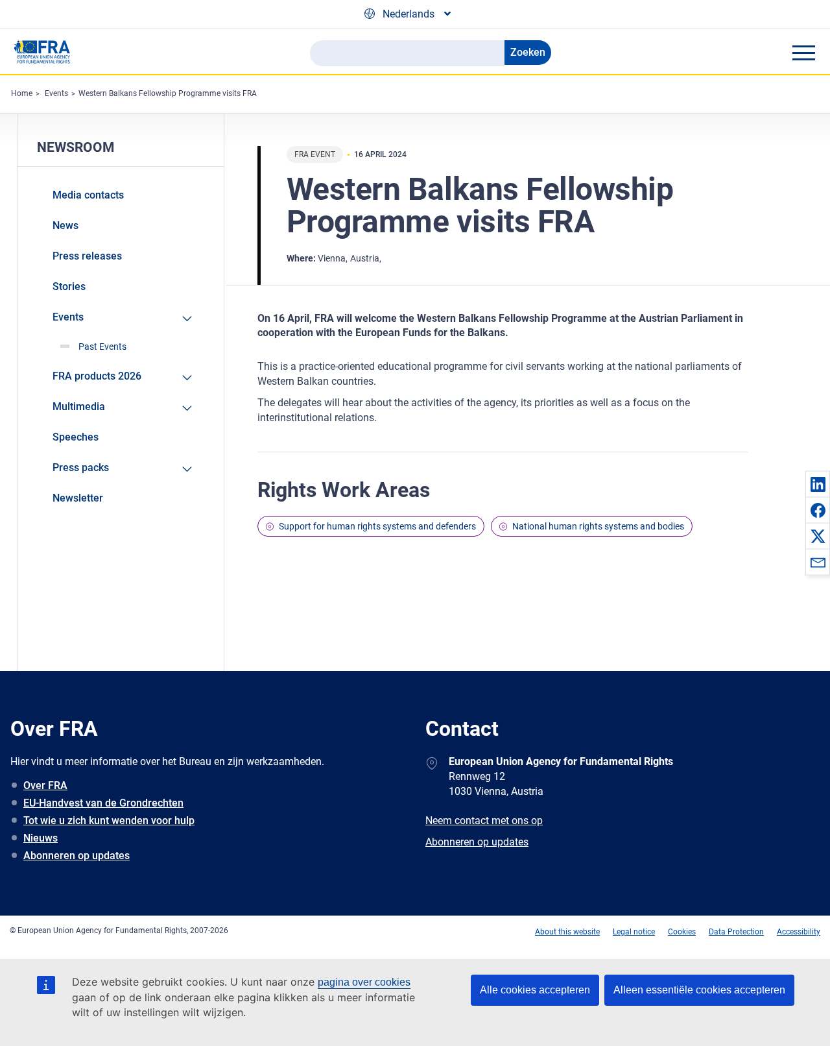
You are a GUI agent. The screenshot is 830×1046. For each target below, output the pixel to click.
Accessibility (798, 931)
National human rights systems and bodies (598, 526)
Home (21, 93)
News (65, 225)
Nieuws (40, 838)
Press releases (87, 256)
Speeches (76, 437)
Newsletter (78, 498)
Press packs (81, 467)
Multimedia (79, 406)
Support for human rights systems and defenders (377, 526)
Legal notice (634, 931)
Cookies (682, 931)
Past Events (102, 346)
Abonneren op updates (76, 855)
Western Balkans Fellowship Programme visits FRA (167, 93)
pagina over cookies (364, 982)
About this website (567, 931)
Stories (69, 286)
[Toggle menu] (803, 52)
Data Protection (736, 931)
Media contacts (88, 195)
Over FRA (45, 785)
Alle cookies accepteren (535, 989)
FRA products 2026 (97, 376)
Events (56, 93)
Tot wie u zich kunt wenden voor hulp (109, 820)
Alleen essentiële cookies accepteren (699, 989)
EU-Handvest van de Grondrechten (103, 803)
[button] (817, 484)
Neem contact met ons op (484, 820)
